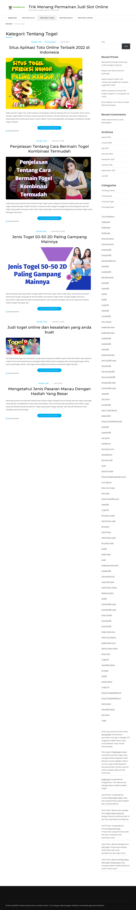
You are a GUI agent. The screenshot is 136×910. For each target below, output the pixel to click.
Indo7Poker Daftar (109, 587)
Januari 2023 (106, 143)
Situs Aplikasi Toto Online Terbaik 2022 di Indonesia (49, 50)
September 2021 (108, 170)
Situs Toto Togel (108, 488)
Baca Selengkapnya (49, 128)
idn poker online (108, 515)
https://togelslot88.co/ (111, 698)
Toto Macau (106, 482)
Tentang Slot (28, 18)
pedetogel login (108, 327)
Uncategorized (50, 42)
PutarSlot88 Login (108, 388)
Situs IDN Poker (114, 829)
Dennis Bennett (13, 131)
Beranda (12, 18)
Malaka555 (106, 416)
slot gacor (105, 438)
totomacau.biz (107, 244)
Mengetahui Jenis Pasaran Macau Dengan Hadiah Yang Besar (49, 391)
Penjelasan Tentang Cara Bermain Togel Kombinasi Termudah (49, 148)
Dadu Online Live (108, 632)
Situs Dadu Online (115, 798)
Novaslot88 (106, 734)
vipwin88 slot (106, 454)
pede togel (106, 554)
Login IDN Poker (107, 582)
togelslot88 (106, 272)
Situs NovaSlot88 (108, 377)
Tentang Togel (47, 18)
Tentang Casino (85, 18)
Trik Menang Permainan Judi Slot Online (68, 6)
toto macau (106, 322)
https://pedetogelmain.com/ (113, 477)
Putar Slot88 (106, 615)
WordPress (100, 905)
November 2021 (107, 159)
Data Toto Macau (108, 637)
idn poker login (107, 543)
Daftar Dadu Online (109, 648)
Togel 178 (105, 687)
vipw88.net (106, 443)
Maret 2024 (106, 137)
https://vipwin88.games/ (111, 421)
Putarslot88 (106, 250)
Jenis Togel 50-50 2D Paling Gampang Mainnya (49, 239)
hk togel (104, 670)
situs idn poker (107, 471)
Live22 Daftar (106, 682)
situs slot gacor (107, 238)
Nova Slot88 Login (108, 360)
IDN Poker (105, 493)
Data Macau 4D (108, 576)
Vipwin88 (105, 288)
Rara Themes (80, 905)
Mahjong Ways (107, 593)
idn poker (105, 526)
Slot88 (104, 294)
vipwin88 (105, 266)
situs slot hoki (107, 460)
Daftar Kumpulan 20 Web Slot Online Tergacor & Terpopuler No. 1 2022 (115, 93)
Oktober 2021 (107, 165)
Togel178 (105, 305)
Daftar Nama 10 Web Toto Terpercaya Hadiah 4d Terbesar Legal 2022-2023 (114, 82)
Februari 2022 (107, 154)
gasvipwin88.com (108, 261)
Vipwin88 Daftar (108, 665)
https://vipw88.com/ (110, 499)
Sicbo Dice (105, 654)
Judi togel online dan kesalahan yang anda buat (49, 329)
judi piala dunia (107, 277)
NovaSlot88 (106, 366)
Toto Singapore (107, 216)
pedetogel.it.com (108, 643)
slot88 (104, 299)
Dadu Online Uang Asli (115, 813)
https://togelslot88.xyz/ (111, 693)
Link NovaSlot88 (108, 371)
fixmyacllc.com (107, 449)
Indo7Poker (106, 532)
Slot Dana (105, 399)
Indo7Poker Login (108, 521)
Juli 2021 (104, 176)
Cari (103, 42)
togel (103, 466)
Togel (103, 720)
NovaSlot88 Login (108, 382)
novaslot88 (106, 316)
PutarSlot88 (106, 621)
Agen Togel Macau (109, 410)
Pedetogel (105, 222)
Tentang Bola (66, 18)
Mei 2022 (105, 148)
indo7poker (106, 704)
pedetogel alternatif (109, 565)
